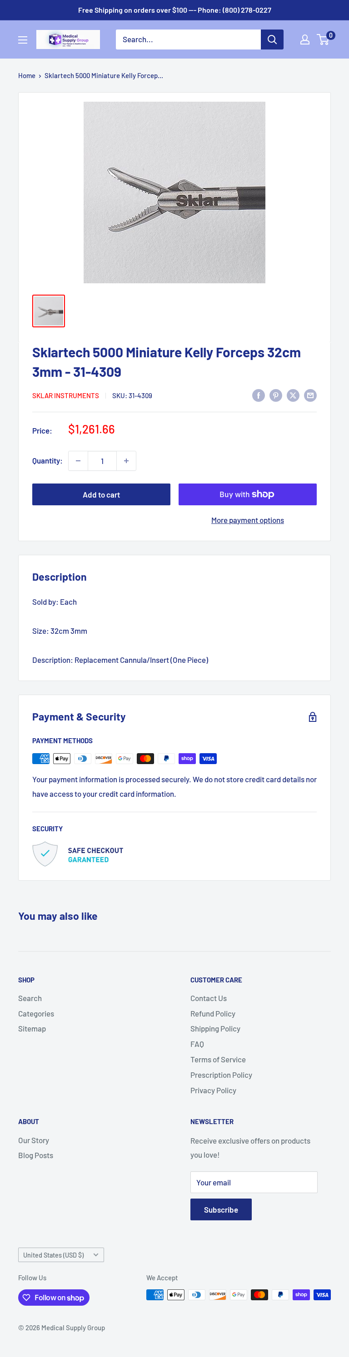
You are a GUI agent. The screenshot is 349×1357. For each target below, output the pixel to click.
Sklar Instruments (65, 395)
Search (30, 997)
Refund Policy (212, 1013)
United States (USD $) (53, 1255)
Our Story (33, 1140)
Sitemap (32, 1028)
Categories (36, 1013)
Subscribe (221, 1209)
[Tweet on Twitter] (293, 394)
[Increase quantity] (126, 460)
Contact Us (208, 997)
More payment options (247, 519)
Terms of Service (218, 1059)
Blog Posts (35, 1155)
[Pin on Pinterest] (275, 394)
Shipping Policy (215, 1028)
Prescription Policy (221, 1074)
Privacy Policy (213, 1090)
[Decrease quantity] (78, 460)
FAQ (197, 1043)
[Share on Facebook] (258, 394)
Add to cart (101, 494)
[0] (323, 39)
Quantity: (47, 460)
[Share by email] (310, 394)
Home (26, 75)
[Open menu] (22, 40)
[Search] (272, 39)
